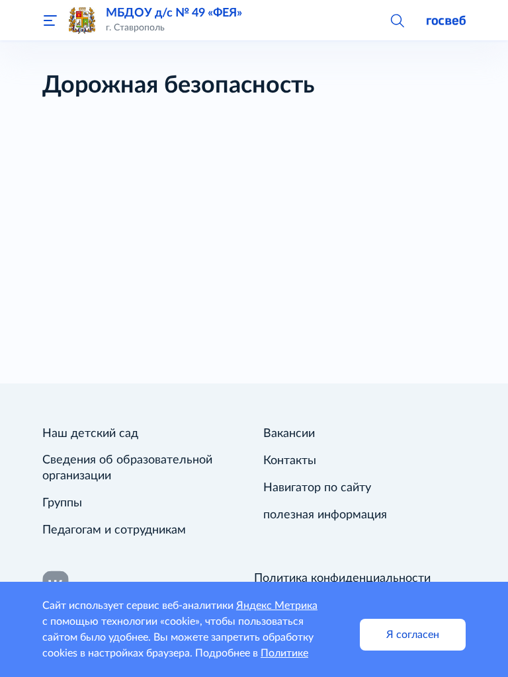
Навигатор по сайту (317, 488)
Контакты (289, 461)
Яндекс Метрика (277, 605)
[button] (397, 20)
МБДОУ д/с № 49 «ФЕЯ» (174, 13)
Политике (284, 653)
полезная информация (325, 515)
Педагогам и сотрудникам (114, 530)
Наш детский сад (90, 434)
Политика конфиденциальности (342, 578)
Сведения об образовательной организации (127, 468)
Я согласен (412, 634)
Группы (62, 503)
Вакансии (289, 434)
